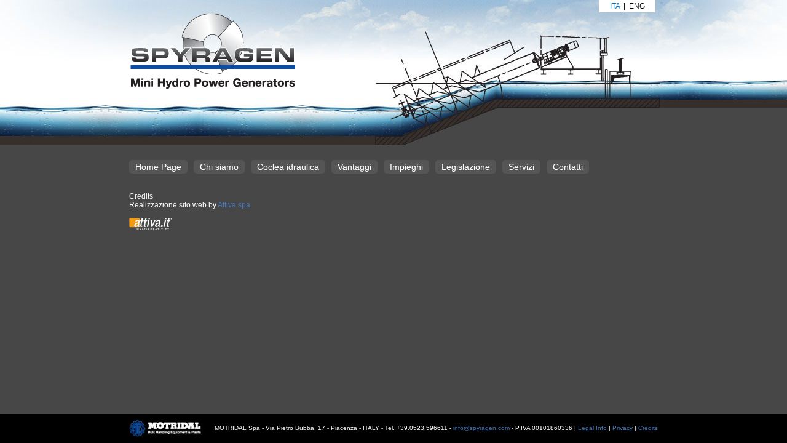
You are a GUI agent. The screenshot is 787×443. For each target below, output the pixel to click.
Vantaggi (354, 167)
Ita (615, 6)
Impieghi (406, 167)
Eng (637, 6)
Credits (648, 428)
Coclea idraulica (288, 167)
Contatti (568, 167)
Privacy (622, 428)
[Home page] (212, 50)
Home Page (158, 167)
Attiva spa (234, 205)
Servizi (521, 167)
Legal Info (592, 428)
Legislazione (465, 167)
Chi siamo (219, 167)
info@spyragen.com (481, 428)
